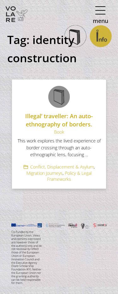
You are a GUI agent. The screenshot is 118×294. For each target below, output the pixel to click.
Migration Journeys (44, 173)
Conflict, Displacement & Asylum (62, 167)
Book (59, 132)
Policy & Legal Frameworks (69, 176)
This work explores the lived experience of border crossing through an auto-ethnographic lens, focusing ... (59, 147)
